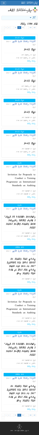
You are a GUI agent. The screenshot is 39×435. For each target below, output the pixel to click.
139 (34, 27)
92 (23, 27)
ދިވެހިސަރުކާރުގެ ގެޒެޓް (29, 3)
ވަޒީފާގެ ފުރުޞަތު (19, 38)
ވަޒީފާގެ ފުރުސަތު (29, 49)
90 (15, 27)
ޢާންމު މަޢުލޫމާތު (19, 247)
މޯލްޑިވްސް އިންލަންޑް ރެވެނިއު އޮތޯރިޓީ (23, 41)
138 (30, 27)
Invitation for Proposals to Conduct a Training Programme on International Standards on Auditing (20, 180)
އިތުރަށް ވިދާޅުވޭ (31, 61)
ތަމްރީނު (20, 163)
